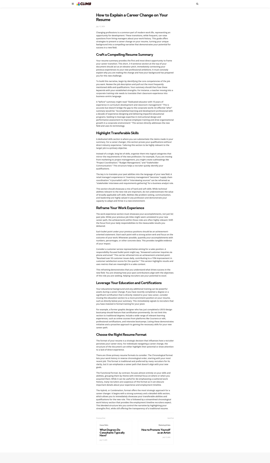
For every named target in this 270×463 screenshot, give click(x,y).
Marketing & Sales (164, 425)
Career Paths (104, 425)
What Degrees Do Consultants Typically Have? (112, 432)
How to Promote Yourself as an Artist (155, 431)
